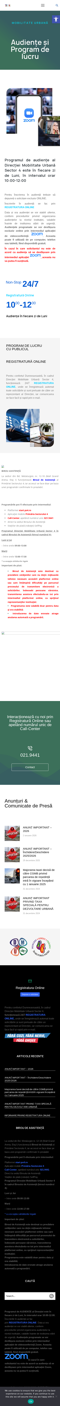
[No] (56, 1396)
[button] (43, 5)
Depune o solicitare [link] (30, 994)
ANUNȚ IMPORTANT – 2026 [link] (37, 829)
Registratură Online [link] (20, 295)
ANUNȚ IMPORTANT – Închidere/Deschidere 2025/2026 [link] (37, 852)
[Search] (51, 1296)
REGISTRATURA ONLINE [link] (19, 207)
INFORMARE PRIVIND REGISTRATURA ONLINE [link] (27, 1115)
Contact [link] (30, 767)
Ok (30, 1401)
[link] (56, 19)
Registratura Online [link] (30, 988)
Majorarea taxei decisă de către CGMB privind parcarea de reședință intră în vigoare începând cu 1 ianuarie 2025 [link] (39, 877)
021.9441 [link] (30, 755)
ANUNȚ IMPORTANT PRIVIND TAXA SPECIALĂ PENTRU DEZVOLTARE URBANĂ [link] (38, 903)
